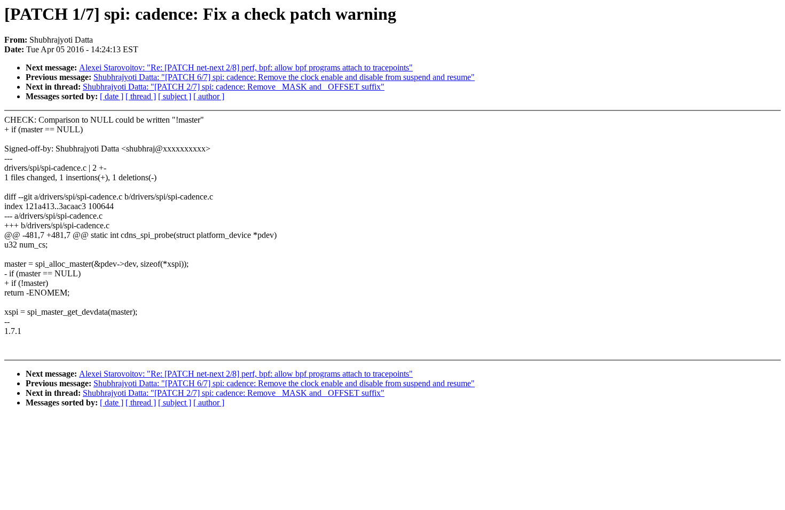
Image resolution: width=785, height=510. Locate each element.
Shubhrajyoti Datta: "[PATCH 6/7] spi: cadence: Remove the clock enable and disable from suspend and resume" (284, 77)
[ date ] (111, 96)
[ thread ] (140, 96)
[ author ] (208, 96)
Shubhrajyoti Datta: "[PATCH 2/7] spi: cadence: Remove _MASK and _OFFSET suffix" (233, 86)
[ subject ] (174, 96)
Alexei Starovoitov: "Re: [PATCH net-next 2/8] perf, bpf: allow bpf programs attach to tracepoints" (246, 67)
